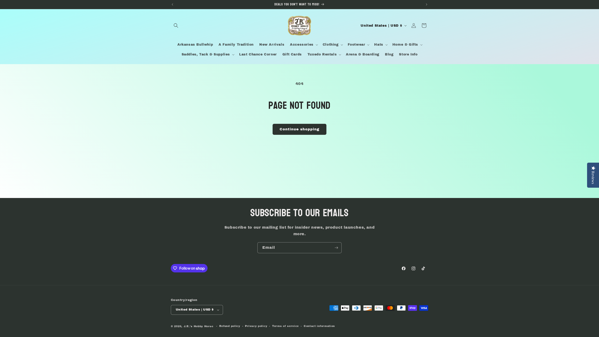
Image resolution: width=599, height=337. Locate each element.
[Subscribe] (336, 247)
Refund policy (229, 326)
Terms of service (285, 326)
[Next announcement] (426, 4)
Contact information (319, 326)
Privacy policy (256, 326)
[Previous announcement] (172, 4)
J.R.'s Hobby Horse (198, 326)
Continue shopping (299, 129)
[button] (176, 25)
